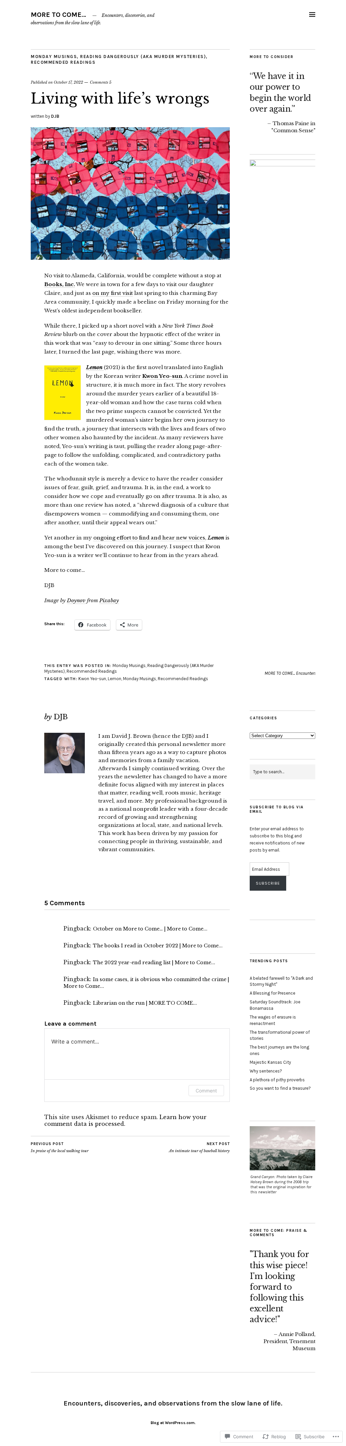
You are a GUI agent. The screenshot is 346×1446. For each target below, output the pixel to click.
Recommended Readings (63, 62)
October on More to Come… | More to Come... (150, 929)
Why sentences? (266, 1071)
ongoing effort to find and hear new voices (149, 537)
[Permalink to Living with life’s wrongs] (130, 257)
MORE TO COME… (58, 15)
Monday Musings (54, 56)
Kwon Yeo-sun (162, 376)
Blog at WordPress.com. (173, 1422)
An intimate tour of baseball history (199, 1147)
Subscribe (268, 883)
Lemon (95, 367)
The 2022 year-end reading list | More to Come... (154, 963)
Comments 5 (101, 82)
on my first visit (112, 293)
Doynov (76, 600)
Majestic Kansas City (270, 1062)
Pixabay (109, 600)
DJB (55, 116)
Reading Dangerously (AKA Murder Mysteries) (143, 56)
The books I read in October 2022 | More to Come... (158, 946)
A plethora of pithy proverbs (277, 1079)
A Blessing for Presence (272, 993)
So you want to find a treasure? (280, 1088)
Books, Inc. (59, 284)
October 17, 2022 (68, 82)
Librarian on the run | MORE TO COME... (145, 1003)
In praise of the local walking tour (60, 1147)
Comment (206, 1090)
